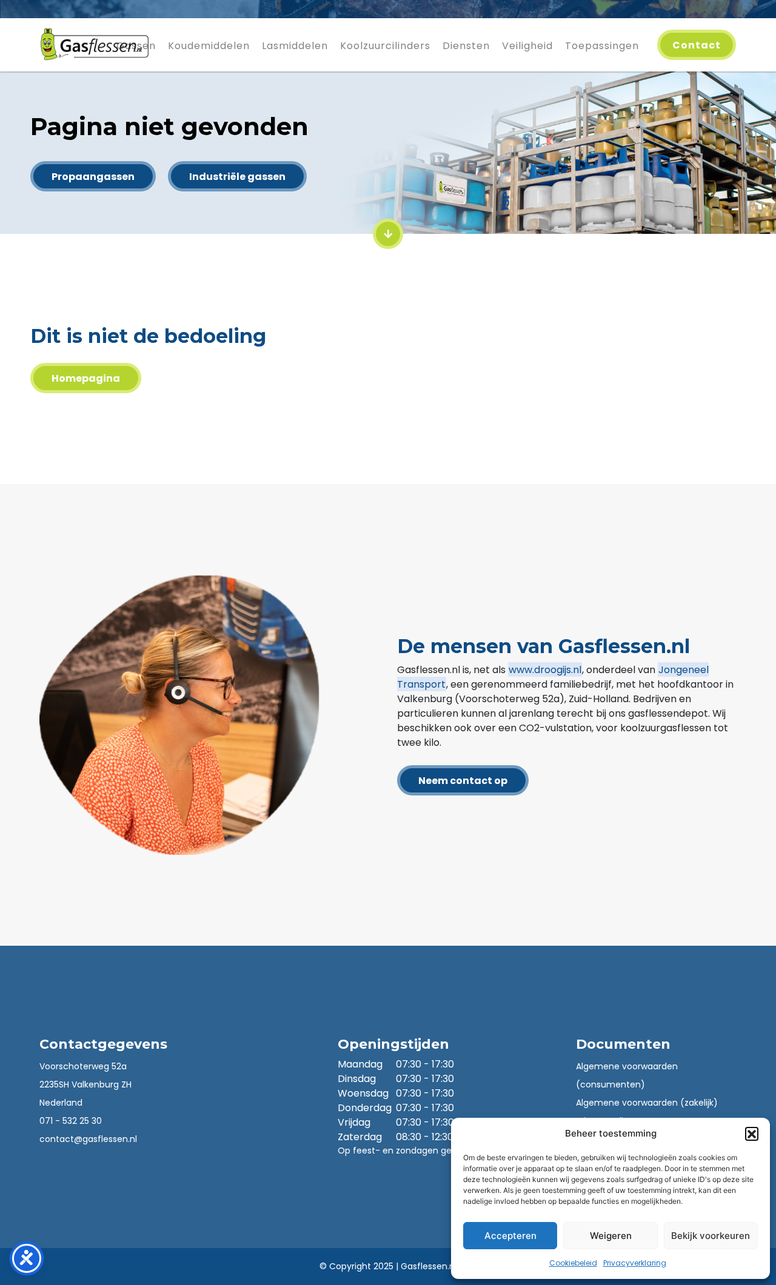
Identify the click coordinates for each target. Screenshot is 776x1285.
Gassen (136, 46)
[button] (752, 1133)
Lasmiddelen (295, 46)
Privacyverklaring (634, 1263)
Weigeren (611, 1235)
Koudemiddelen (209, 46)
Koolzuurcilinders (385, 46)
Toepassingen (602, 46)
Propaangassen (93, 177)
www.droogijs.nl (545, 670)
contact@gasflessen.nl (88, 1139)
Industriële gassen (237, 177)
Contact (696, 45)
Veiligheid (527, 46)
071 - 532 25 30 (70, 1121)
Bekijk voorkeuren (710, 1235)
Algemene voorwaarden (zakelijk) (647, 1103)
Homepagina (86, 378)
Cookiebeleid (573, 1263)
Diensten (466, 46)
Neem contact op (462, 781)
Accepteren (510, 1235)
